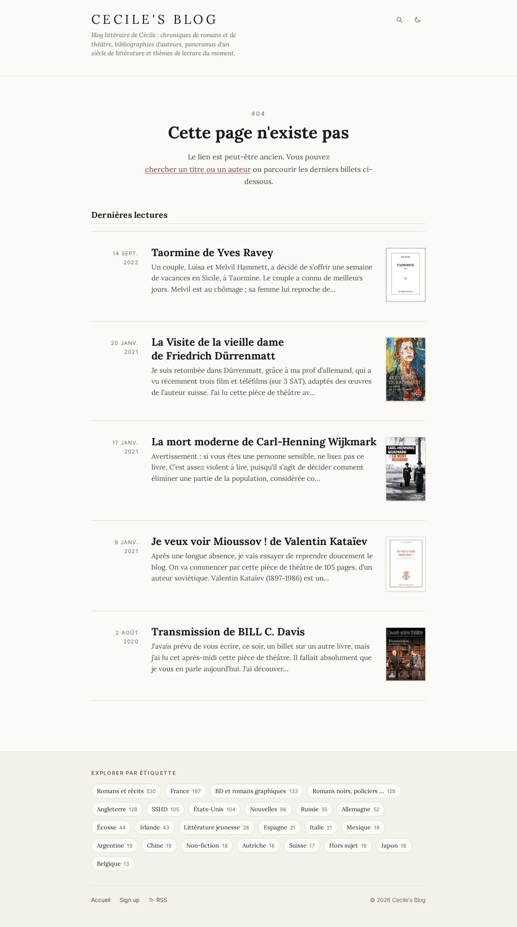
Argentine (114, 845)
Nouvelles (268, 809)
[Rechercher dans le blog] (399, 20)
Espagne (279, 827)
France (185, 791)
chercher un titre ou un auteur (198, 169)
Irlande (154, 827)
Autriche (258, 845)
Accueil (100, 899)
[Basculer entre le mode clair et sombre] (418, 20)
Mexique (363, 827)
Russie (314, 809)
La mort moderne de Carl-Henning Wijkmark (263, 441)
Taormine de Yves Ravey (212, 252)
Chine (159, 845)
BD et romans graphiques (256, 791)
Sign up (130, 899)
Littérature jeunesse (216, 827)
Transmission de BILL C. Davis (228, 631)
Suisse (302, 845)
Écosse (111, 827)
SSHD (165, 809)
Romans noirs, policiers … (354, 791)
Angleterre (117, 809)
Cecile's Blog (154, 19)
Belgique (113, 863)
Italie (321, 827)
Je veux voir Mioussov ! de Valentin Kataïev (259, 541)
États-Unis (214, 809)
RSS (161, 899)
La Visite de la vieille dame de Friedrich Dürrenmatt (217, 348)
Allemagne (360, 809)
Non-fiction (206, 845)
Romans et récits (126, 791)
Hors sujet (347, 845)
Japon (393, 845)
